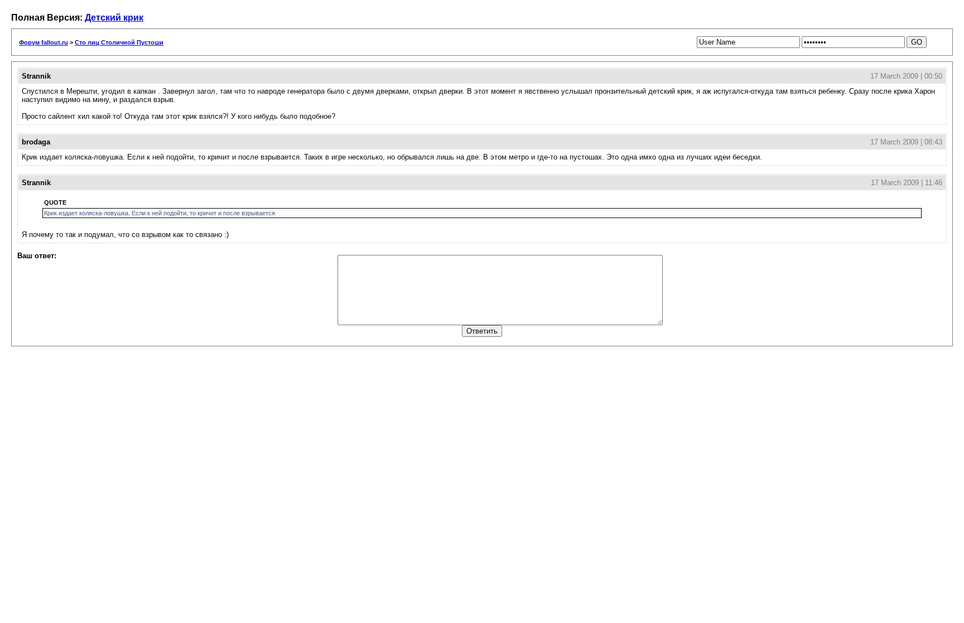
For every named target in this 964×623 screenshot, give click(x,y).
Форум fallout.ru (43, 42)
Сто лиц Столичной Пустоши (119, 42)
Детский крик (114, 17)
